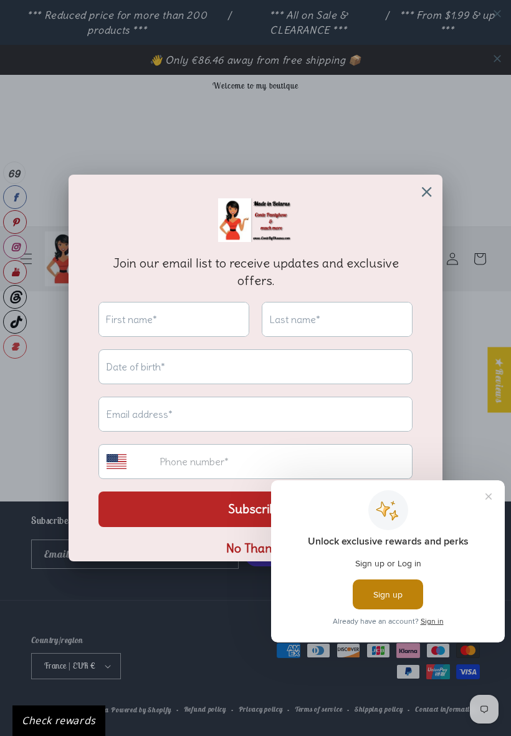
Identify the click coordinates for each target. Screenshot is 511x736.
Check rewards (59, 720)
